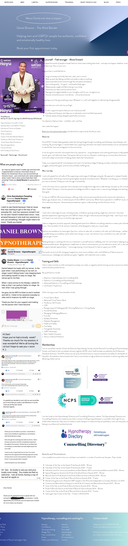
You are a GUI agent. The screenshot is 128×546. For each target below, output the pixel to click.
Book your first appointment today (54, 131)
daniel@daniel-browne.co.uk (109, 526)
